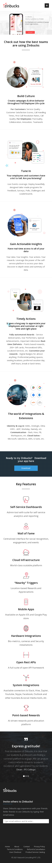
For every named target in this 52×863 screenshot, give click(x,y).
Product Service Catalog (35, 852)
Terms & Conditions (15, 849)
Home (7, 846)
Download (26, 468)
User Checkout (15, 852)
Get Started (30, 32)
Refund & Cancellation (36, 849)
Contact (26, 846)
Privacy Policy (39, 846)
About (16, 846)
